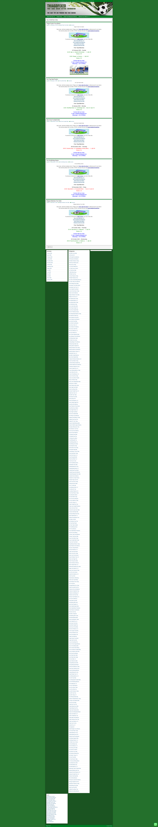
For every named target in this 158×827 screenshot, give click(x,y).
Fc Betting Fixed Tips (73, 436)
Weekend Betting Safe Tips (74, 770)
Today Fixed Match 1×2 (73, 713)
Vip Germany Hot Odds (73, 747)
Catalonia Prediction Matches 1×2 (75, 358)
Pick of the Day (72, 583)
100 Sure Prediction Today (51, 814)
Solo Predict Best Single (73, 657)
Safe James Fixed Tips (73, 623)
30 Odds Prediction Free (73, 277)
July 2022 (49, 270)
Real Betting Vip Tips (50, 815)
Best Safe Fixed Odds (73, 321)
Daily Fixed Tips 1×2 (51, 16)
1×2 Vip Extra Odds (72, 270)
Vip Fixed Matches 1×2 (73, 745)
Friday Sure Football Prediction (74, 506)
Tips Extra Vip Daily (72, 702)
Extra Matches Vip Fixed (73, 428)
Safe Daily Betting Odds (73, 617)
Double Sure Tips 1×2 (73, 392)
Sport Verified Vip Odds (73, 660)
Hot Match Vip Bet (72, 519)
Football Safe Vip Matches (74, 475)
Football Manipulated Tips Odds (74, 474)
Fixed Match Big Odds (73, 449)
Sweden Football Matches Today (75, 698)
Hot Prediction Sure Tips (73, 521)
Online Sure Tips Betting (73, 579)
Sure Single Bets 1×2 (73, 683)
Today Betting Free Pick (73, 708)
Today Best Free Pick (73, 704)
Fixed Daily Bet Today (73, 445)
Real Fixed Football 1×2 (73, 604)
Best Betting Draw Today (73, 298)
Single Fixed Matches (73, 636)
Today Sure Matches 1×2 (73, 721)
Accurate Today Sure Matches (74, 281)
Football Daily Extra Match (74, 470)
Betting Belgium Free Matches (74, 341)
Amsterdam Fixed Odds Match (74, 285)
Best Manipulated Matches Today (75, 313)
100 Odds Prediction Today (74, 260)
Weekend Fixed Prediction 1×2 (74, 772)
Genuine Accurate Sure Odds (74, 509)
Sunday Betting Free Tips (73, 672)
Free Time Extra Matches (73, 498)
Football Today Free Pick (73, 479)
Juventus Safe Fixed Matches (74, 534)
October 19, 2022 (54, 202)
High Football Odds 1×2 (73, 515)
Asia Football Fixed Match (74, 289)
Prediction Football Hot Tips (74, 591)
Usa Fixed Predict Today (73, 730)
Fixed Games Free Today (73, 447)
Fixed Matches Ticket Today (74, 451)
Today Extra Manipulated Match (74, 711)
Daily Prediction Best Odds (74, 385)
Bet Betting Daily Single (73, 338)
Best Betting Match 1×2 (73, 300)
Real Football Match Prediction (74, 608)
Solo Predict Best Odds (73, 655)
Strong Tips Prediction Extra (74, 668)
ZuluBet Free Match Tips (73, 789)
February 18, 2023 (54, 25)
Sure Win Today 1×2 (72, 694)
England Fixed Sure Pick (73, 419)
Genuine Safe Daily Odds (73, 511)
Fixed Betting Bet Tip (73, 440)
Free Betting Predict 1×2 (73, 487)
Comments (72, 25)
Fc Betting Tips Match (73, 438)
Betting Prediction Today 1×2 (74, 351)
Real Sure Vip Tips (72, 611)
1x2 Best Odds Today (51, 799)
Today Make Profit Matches (74, 717)
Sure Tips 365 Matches (73, 685)
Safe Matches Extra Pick (51, 813)
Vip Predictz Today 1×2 (73, 755)
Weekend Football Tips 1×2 (74, 774)
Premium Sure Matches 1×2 (74, 596)
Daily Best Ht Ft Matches (51, 803)
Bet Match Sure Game (73, 340)
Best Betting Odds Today (73, 302)
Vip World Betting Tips (73, 764)
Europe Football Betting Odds (74, 423)
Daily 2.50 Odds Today (73, 379)
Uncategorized (71, 726)
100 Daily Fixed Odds (73, 253)
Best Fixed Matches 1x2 (51, 1)
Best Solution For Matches (74, 326)
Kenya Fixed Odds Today (73, 538)
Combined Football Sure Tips (74, 366)
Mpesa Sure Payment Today (74, 570)
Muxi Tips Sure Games (73, 572)
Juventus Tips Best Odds (73, 536)
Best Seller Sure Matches (73, 323)
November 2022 (50, 262)
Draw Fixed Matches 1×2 (73, 400)
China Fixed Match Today (73, 360)
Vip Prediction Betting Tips (74, 753)
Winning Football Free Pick (74, 781)
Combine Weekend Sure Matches (75, 364)
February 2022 (49, 279)
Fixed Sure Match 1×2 (73, 458)
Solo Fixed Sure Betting (73, 653)
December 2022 (50, 260)
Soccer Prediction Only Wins (74, 651)
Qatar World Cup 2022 (73, 600)
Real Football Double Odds (74, 606)
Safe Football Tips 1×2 (73, 621)
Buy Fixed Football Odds (73, 357)
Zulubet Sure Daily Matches (74, 791)
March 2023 (49, 255)
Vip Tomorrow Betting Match (74, 760)
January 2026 (49, 253)
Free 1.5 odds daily (72, 485)
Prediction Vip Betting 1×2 (74, 592)
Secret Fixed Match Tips (73, 634)
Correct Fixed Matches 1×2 (74, 374)
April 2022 (49, 275)
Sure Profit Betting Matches (74, 681)
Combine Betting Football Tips (74, 362)
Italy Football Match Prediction (74, 530)
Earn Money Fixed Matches (74, 415)
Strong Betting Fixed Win (73, 662)
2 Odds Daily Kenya (72, 272)
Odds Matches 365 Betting (74, 577)
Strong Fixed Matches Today (74, 666)
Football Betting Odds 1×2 (74, 468)
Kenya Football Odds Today (74, 540)
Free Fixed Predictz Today (74, 492)
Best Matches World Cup (73, 315)
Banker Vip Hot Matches (73, 292)
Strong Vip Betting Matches (74, 670)
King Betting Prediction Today (74, 543)
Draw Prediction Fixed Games (74, 406)
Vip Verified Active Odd (73, 762)
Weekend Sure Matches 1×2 (84, 16)
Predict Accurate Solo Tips (74, 587)
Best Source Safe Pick (73, 328)
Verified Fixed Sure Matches (74, 736)
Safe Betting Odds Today (73, 615)
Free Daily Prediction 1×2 (73, 491)
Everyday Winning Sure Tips (74, 426)
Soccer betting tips (50, 821)
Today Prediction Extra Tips (74, 719)
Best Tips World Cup (73, 332)
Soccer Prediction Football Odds (75, 649)
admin (49, 25)
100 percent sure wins (51, 796)
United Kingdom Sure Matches (74, 728)
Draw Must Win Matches (73, 404)
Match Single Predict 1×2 (73, 564)
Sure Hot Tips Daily (72, 677)
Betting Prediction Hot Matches (74, 349)
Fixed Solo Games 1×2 (73, 455)
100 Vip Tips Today (72, 264)
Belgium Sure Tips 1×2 (73, 296)
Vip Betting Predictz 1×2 (73, 740)
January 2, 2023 (54, 80)
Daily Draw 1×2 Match (73, 383)
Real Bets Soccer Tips (51, 802)
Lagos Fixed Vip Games (73, 551)
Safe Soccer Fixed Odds (73, 626)
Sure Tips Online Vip (73, 689)
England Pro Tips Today (73, 421)
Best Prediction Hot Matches (74, 319)
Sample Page (59, 16)
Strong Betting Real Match (74, 664)
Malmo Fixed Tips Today (73, 553)
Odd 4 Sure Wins (72, 575)
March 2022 (49, 277)
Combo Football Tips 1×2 (73, 368)
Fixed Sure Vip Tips (72, 460)
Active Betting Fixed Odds (74, 283)
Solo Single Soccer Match (51, 801)
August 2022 (49, 268)
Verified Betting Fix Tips (73, 732)
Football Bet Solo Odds (73, 464)
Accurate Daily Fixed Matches (52, 807)
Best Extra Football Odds (53, 120)
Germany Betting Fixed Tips (74, 513)
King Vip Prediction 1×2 (73, 549)
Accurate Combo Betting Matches (75, 279)
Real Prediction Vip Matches (74, 609)
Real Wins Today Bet (73, 613)
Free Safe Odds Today (73, 496)
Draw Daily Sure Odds (73, 396)
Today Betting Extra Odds (73, 706)
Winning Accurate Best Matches (75, 779)
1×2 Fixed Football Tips (73, 266)
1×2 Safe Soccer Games (73, 268)
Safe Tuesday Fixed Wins (73, 630)
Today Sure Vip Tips (72, 723)
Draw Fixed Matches (50, 804)
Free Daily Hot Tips (72, 489)
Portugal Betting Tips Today (74, 585)
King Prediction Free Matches (74, 545)
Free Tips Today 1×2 (73, 502)
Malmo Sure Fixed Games (74, 555)
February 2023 (49, 257)
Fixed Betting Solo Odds (73, 443)
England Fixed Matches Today (74, 417)
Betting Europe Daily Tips (73, 343)
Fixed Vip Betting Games (73, 462)
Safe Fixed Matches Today (74, 619)
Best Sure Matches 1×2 (73, 330)
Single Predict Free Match (53, 23)
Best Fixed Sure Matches (51, 797)
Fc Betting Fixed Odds (73, 434)
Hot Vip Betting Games (53, 160)
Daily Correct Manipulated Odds (74, 381)
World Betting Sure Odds (73, 785)
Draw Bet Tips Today (73, 394)
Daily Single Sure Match (73, 387)
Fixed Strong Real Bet (73, 457)
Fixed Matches (49, 820)
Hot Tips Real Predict (52, 79)
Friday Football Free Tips (73, 504)
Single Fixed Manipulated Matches (70, 16)
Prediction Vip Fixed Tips (73, 594)
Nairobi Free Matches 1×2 (73, 574)
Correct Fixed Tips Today (73, 375)
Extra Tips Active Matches (74, 430)
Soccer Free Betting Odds (73, 645)
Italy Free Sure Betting (73, 532)
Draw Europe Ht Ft (72, 398)
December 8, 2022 (54, 121)
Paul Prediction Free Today (74, 581)
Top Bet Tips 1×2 (72, 725)
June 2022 (49, 272)
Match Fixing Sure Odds (73, 560)
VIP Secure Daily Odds (51, 798)
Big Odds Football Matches (74, 355)
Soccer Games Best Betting (74, 647)
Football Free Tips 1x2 (51, 809)
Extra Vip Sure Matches (73, 432)
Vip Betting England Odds (73, 738)
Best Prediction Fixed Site (74, 317)
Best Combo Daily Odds (73, 306)
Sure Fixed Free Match (51, 816)
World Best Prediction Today (74, 783)
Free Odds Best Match (73, 494)
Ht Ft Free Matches (72, 528)
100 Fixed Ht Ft (72, 255)
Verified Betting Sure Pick (73, 734)
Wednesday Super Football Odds (75, 768)
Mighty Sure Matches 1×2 (73, 568)
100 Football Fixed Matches (74, 257)
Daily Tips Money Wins (73, 389)
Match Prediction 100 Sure (74, 562)
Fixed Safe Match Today (73, 453)
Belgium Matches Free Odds (54, 201)
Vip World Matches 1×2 (73, 766)
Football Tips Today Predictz (74, 477)
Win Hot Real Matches (73, 777)
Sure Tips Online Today (73, 687)
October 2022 (49, 264)
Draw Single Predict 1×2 (73, 409)
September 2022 (50, 266)
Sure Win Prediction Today (74, 691)
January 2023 (49, 258)
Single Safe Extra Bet (73, 640)
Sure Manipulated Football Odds (75, 679)
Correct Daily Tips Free (73, 372)
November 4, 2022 (54, 161)
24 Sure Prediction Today (73, 275)
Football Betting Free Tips (73, 466)
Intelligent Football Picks (51, 819)
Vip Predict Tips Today (73, 751)
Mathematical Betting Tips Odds (75, 566)
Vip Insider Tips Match (73, 749)
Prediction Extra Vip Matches (74, 589)
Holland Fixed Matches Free (74, 517)
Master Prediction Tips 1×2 (74, 557)
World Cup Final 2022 (73, 787)
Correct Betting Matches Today (74, 370)
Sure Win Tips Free (72, 692)
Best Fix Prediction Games (74, 311)
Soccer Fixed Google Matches (74, 643)
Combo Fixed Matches (51, 808)
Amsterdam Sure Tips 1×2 (74, 287)
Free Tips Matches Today (73, 500)
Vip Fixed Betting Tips (73, 743)
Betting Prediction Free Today (74, 347)
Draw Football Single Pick (73, 402)
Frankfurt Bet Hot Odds (73, 483)
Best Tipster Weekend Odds (74, 334)
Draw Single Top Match (73, 411)
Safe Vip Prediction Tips (73, 632)
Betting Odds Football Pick (74, 345)
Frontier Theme (109, 825)
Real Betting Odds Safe (73, 602)
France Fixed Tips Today (73, 481)
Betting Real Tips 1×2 (73, 353)
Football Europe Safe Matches (74, 472)
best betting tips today (73, 304)
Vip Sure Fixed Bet (72, 757)
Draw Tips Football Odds (73, 413)
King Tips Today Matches (73, 547)
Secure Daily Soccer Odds (51, 810)
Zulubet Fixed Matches (51, 805)
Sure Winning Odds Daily (73, 696)
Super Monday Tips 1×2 (73, 674)
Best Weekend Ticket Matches (74, 336)
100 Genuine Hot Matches (73, 258)
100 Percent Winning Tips (73, 262)
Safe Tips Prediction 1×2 (73, 628)
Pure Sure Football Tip (73, 598)
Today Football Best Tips (73, 715)
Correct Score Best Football (74, 377)
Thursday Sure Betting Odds (74, 700)
